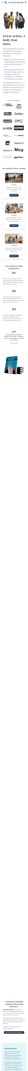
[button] (3, 2)
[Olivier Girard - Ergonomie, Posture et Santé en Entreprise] (14, 2)
